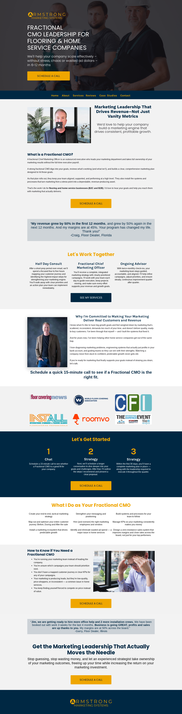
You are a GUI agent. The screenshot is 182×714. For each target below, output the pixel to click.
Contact (125, 95)
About (65, 95)
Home (54, 95)
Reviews (91, 95)
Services (78, 95)
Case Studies (108, 95)
